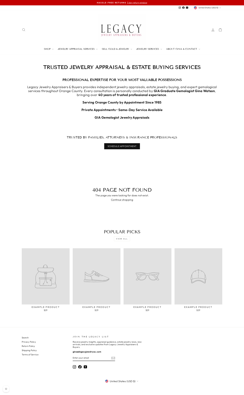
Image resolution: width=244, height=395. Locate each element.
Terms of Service (30, 354)
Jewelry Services (148, 49)
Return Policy (28, 346)
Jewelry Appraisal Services (76, 49)
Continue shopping (122, 199)
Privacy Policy (29, 341)
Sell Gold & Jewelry (116, 49)
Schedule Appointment (122, 146)
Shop (47, 49)
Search (25, 337)
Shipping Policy (29, 350)
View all (122, 239)
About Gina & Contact (182, 49)
